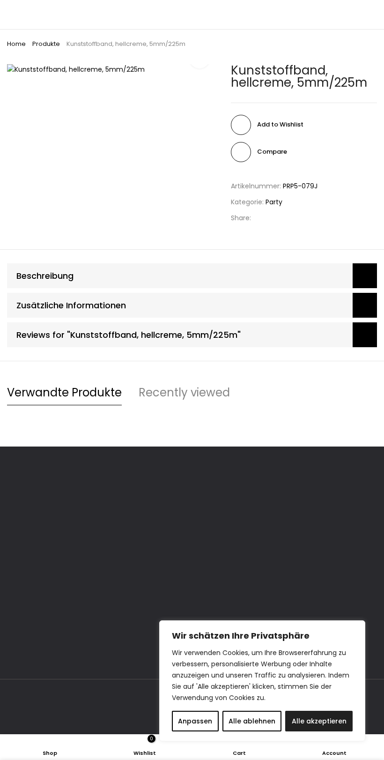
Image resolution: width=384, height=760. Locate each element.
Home (16, 43)
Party (274, 202)
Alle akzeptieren (319, 721)
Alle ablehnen (252, 721)
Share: (241, 218)
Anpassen (195, 721)
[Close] (355, 628)
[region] (262, 680)
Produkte (46, 43)
